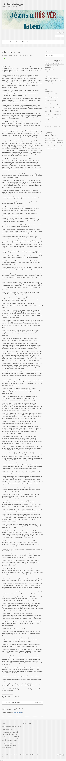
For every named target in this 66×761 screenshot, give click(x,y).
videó (59, 126)
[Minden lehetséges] (33, 18)
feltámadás (57, 100)
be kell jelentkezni (18, 712)
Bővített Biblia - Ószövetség (49, 91)
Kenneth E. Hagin (58, 114)
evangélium (52, 100)
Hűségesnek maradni (49, 69)
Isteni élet (21, 42)
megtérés (53, 117)
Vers (55, 126)
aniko (6, 55)
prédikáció (47, 123)
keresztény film (48, 117)
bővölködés (55, 93)
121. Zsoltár (38, 703)
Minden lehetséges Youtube (63, 33)
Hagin (54, 107)
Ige (58, 111)
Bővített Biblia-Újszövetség (49, 93)
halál (57, 107)
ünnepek (9, 747)
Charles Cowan (47, 97)
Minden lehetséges (12, 4)
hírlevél (51, 111)
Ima (60, 111)
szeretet (51, 126)
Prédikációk (28, 42)
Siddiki (11, 743)
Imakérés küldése (54, 148)
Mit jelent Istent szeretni (50, 76)
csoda (57, 97)
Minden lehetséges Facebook (58, 33)
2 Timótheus (18, 55)
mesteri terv (47, 119)
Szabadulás (55, 122)
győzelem (46, 107)
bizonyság (52, 89)
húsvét (56, 111)
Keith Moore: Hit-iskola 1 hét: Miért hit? (54, 63)
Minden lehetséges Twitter (60, 33)
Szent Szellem (47, 126)
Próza (34, 42)
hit (60, 107)
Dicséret (47, 100)
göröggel (50, 107)
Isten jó (15, 42)
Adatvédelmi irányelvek (22, 754)
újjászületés (4, 747)
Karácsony (53, 114)
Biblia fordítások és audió (53, 138)
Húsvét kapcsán (48, 74)
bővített (17, 697)
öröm (46, 129)
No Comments (28, 55)
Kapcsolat (40, 42)
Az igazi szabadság (49, 67)
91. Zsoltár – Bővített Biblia (11, 703)
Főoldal (5, 42)
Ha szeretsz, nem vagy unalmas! (51, 65)
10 (11, 55)
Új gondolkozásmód (49, 84)
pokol (2, 743)
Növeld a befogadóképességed (51, 78)
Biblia (9, 42)
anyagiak (46, 89)
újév (52, 129)
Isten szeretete (47, 114)
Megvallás (57, 117)
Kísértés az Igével (48, 72)
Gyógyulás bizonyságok (52, 104)
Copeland (52, 97)
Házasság (46, 111)
